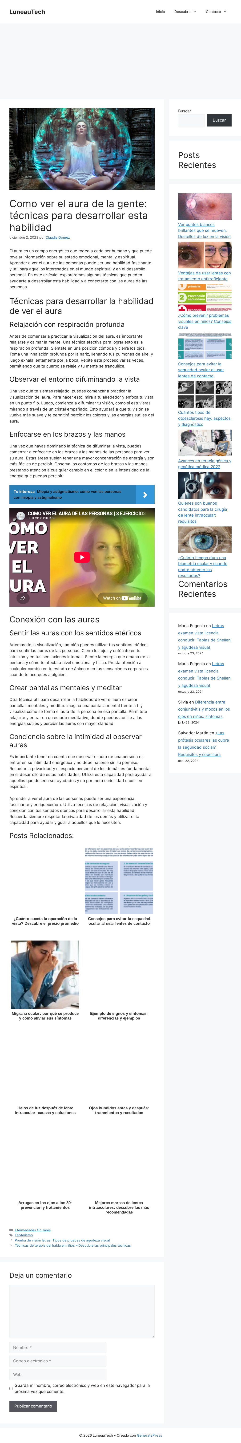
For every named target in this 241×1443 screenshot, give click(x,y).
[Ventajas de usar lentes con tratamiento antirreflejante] (205, 256)
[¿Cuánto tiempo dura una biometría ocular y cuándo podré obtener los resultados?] (205, 540)
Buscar (184, 111)
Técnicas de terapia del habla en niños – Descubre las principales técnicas (73, 1245)
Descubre (182, 11)
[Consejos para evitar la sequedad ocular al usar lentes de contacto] (205, 346)
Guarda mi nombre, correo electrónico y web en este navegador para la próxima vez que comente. (82, 1388)
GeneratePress (149, 1435)
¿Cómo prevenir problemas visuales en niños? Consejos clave (204, 321)
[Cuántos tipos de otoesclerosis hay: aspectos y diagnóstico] (205, 395)
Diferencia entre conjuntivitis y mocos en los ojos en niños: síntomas (204, 709)
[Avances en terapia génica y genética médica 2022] (205, 444)
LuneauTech (27, 11)
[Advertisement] (120, 59)
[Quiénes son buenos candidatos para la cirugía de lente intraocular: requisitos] (205, 486)
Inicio (160, 11)
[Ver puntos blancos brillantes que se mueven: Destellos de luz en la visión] (205, 207)
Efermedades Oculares (33, 1230)
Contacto (213, 11)
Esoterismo (24, 1235)
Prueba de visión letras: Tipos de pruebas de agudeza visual (62, 1240)
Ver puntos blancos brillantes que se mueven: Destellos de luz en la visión (204, 230)
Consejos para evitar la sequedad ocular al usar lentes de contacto (201, 370)
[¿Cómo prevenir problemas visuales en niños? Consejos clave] (205, 298)
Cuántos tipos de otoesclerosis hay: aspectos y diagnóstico (204, 418)
